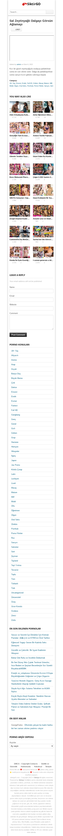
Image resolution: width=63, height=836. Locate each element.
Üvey (13, 602)
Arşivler (13, 742)
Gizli (13, 428)
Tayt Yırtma (16, 565)
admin (19, 64)
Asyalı (14, 369)
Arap (13, 364)
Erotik (24, 83)
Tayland (14, 561)
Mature (46, 83)
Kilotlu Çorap (16, 469)
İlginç (13, 456)
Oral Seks (22, 86)
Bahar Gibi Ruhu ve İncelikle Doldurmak (28, 658)
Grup (13, 437)
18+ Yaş (12, 83)
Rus (13, 538)
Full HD (29, 83)
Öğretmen (15, 510)
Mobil (11, 86)
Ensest (18, 83)
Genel (13, 424)
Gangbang (15, 415)
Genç (13, 419)
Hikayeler (15, 451)
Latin (13, 474)
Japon (13, 460)
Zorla (13, 620)
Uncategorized (17, 593)
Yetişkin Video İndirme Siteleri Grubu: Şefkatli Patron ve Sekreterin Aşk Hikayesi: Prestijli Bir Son (31, 707)
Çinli (13, 383)
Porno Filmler (38, 86)
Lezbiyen (15, 479)
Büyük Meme (17, 378)
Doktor (14, 387)
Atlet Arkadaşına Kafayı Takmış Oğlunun (26, 115)
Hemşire (14, 447)
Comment (14, 313)
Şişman (14, 556)
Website (13, 304)
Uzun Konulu (16, 606)
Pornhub (30, 86)
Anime (14, 360)
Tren (13, 579)
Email (12, 296)
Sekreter (14, 547)
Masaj (41, 83)
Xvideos (14, 611)
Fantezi (14, 406)
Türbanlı (14, 583)
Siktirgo (36, 777)
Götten (35, 83)
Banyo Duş (16, 374)
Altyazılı (14, 355)
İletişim (49, 767)
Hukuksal (38, 767)
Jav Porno (15, 465)
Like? (18, 29)
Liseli (13, 483)
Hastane (14, 442)
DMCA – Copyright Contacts (26, 764)
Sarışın (46, 86)
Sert (51, 86)
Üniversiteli (16, 597)
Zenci (13, 615)
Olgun (16, 86)
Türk (13, 588)
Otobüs (14, 524)
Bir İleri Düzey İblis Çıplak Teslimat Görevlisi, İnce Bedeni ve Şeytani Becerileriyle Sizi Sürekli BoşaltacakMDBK (31, 665)
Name (12, 287)
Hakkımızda (26, 767)
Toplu (13, 574)
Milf (51, 83)
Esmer (14, 401)
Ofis (13, 506)
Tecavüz (14, 570)
